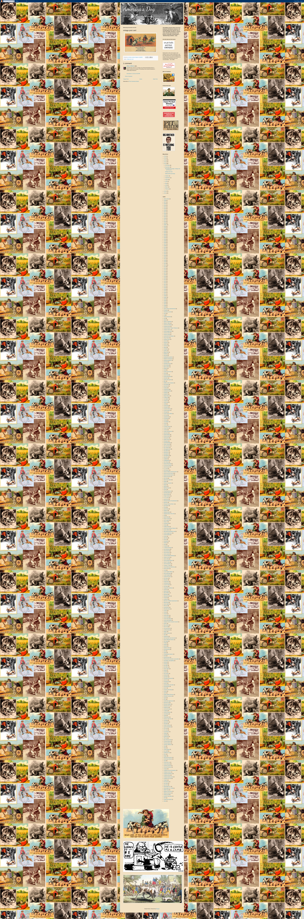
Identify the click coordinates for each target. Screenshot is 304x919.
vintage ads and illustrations (170, 770)
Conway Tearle (167, 426)
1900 (165, 247)
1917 (165, 273)
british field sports (167, 379)
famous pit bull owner (168, 473)
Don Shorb (166, 462)
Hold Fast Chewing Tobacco (170, 528)
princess (166, 680)
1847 (165, 211)
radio (165, 692)
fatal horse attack (167, 479)
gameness (166, 499)
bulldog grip (166, 389)
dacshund (166, 433)
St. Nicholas (166, 731)
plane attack (166, 668)
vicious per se (167, 762)
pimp (165, 655)
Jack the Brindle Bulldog (169, 555)
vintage (165, 768)
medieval (166, 599)
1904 (165, 253)
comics (165, 424)
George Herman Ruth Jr (169, 504)
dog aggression (167, 449)
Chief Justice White (168, 413)
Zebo (165, 801)
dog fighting (166, 455)
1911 (165, 265)
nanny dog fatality (167, 620)
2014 (165, 161)
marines (165, 589)
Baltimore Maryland (168, 358)
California (166, 397)
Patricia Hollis (167, 647)
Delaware (166, 441)
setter (165, 715)
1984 (165, 300)
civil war (165, 415)
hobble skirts (166, 526)
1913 (165, 268)
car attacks (166, 399)
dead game (166, 437)
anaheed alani (167, 326)
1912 (165, 266)
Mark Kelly (166, 591)
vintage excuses (167, 772)
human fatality (167, 534)
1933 (165, 287)
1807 (165, 202)
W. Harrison (166, 781)
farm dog (166, 478)
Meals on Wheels (130, 66)
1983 (165, 299)
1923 (165, 282)
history (165, 525)
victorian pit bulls (167, 765)
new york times (167, 628)
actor (165, 313)
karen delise (166, 568)
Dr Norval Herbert (167, 465)
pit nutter (166, 665)
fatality (165, 481)
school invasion (167, 712)
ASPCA (165, 344)
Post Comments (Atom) (134, 81)
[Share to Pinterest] (152, 57)
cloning (165, 420)
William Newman (167, 793)
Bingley (165, 368)
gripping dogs (167, 512)
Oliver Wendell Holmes (169, 639)
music (165, 612)
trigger (165, 755)
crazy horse (166, 428)
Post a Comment (128, 76)
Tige (165, 746)
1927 (165, 284)
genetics (166, 502)
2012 (165, 191)
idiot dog (166, 537)
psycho (165, 683)
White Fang (166, 789)
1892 (165, 236)
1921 (165, 279)
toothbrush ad (167, 752)
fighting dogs (166, 487)
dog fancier (166, 452)
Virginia (165, 780)
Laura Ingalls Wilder (168, 571)
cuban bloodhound (168, 431)
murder (165, 610)
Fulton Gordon (167, 496)
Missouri (166, 605)
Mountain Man (167, 608)
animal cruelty (167, 334)
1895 (165, 240)
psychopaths (166, 686)
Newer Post (126, 79)
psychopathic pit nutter (169, 684)
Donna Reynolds (167, 463)
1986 (165, 302)
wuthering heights (168, 799)
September (167, 177)
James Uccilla (167, 557)
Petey (165, 652)
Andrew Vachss (167, 329)
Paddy (165, 642)
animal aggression (168, 331)
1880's (165, 224)
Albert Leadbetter (167, 321)
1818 (165, 205)
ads (164, 318)
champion (166, 407)
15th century (166, 198)
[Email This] (146, 57)
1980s (165, 297)
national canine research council (171, 621)
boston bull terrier (167, 371)
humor (165, 536)
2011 (165, 193)
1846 (165, 210)
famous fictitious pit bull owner (170, 471)
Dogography (166, 460)
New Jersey (166, 625)
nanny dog (166, 617)
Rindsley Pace (167, 705)
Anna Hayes (166, 337)
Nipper (165, 631)
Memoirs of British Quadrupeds (170, 600)
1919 (165, 276)
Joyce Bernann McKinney (169, 567)
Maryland (166, 594)
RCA (165, 699)
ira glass (166, 546)
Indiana (165, 542)
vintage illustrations (168, 773)
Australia (166, 349)
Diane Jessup (167, 444)
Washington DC (167, 786)
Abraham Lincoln (167, 311)
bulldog (165, 387)
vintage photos (167, 775)
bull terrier (166, 386)
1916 (165, 271)
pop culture (166, 673)
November (167, 167)
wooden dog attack (168, 796)
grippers (165, 510)
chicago (165, 412)
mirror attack (166, 604)
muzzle (165, 613)
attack (165, 347)
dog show (166, 457)
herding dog (166, 523)
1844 (165, 208)
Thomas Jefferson (168, 744)
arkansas (166, 342)
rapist (165, 697)
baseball (166, 361)
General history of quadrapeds (170, 500)
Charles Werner (167, 408)
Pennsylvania (167, 649)
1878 (165, 221)
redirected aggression (168, 701)
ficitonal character (167, 483)
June (166, 181)
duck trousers (167, 466)
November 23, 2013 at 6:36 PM (133, 73)
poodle (165, 671)
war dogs (166, 783)
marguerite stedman (168, 588)
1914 (165, 269)
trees (165, 754)
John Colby (166, 558)
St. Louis (166, 730)
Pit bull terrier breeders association (171, 659)
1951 (165, 294)
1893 (165, 237)
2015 (165, 160)
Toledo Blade (167, 749)
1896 (165, 242)
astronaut (166, 345)
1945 (165, 290)
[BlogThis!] (147, 57)
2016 (165, 158)
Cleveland (166, 418)
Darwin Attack (167, 434)
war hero (166, 785)
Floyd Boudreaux (167, 491)
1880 (165, 223)
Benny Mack (166, 366)
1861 (165, 216)
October (167, 175)
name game (166, 615)
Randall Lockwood (168, 696)
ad (164, 315)
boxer (165, 373)
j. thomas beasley (167, 547)
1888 (165, 229)
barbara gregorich (168, 360)
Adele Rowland (167, 316)
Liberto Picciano (167, 576)
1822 (165, 207)
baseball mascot (167, 363)
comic (165, 423)
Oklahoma (166, 636)
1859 (165, 215)
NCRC (165, 623)
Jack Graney (166, 550)
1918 (165, 274)
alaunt (165, 320)
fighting (165, 486)
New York (166, 626)
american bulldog (167, 324)
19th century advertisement (170, 308)
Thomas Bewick (167, 741)
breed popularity (167, 376)
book (165, 370)
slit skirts (166, 723)
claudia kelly (166, 416)
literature (166, 579)
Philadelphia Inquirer (168, 654)
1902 (165, 250)
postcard (166, 675)
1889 (165, 231)
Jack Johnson (167, 552)
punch (165, 688)
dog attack (166, 450)
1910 (165, 263)
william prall (166, 794)
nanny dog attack (167, 618)
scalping (166, 710)
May (166, 183)
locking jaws (166, 583)
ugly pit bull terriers (168, 757)
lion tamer (166, 578)
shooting (166, 720)
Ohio (165, 634)
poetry (165, 670)
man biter (166, 586)
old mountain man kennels (169, 638)
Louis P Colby (167, 584)
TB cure (165, 738)
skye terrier (166, 722)
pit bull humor (167, 657)
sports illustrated (167, 726)
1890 (165, 232)
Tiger (165, 747)
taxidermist (166, 736)
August (166, 179)
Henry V (165, 521)
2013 (165, 163)
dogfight (165, 458)
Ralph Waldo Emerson (169, 694)
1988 (165, 305)
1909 (165, 261)
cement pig (166, 405)
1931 (165, 286)
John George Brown (168, 560)
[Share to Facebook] (150, 57)
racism (165, 691)
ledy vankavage (167, 573)
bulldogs (166, 392)
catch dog (166, 402)
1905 (165, 255)
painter (165, 644)
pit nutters (166, 667)
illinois (165, 539)
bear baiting (166, 365)
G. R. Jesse (166, 497)
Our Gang (166, 641)
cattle (165, 404)
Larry (165, 570)
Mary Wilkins (166, 592)
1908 (165, 260)
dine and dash (167, 445)
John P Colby (167, 562)
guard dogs (166, 516)
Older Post (155, 79)
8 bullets (166, 310)
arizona (165, 340)
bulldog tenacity (167, 391)
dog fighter (166, 454)
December (167, 165)
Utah (165, 760)
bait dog (165, 355)
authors (165, 350)
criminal (165, 429)
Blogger (157, 908)
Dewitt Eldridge (167, 442)
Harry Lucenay (167, 518)
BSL (165, 381)
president (166, 676)
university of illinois (168, 759)
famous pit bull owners (169, 475)
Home (140, 79)
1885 (165, 228)
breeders (166, 378)
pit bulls (165, 662)
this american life (167, 739)
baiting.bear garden (168, 357)
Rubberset (166, 707)
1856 (165, 213)
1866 (165, 218)
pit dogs (165, 663)
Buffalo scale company (169, 382)
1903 (165, 252)
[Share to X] (149, 57)
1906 (165, 257)
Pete (165, 650)
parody (165, 646)
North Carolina (167, 633)
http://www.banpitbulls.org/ (169, 531)
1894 (165, 239)
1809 (165, 203)
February (167, 188)
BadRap (165, 353)
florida (165, 489)
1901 (165, 248)
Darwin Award (167, 436)
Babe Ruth (166, 352)
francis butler (166, 494)
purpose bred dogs (168, 689)
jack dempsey (167, 549)
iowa (165, 544)
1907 (165, 258)
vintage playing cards (168, 776)
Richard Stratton (167, 704)
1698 (165, 200)
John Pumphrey (167, 563)
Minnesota (166, 602)
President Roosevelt (168, 678)
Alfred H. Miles (167, 323)
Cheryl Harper (167, 410)
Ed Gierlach (166, 470)
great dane (166, 508)
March (166, 187)
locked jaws (166, 581)
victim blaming (167, 764)
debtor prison (167, 439)
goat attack (166, 505)
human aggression (168, 533)
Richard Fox (166, 702)
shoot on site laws (168, 718)
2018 (165, 156)
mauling (165, 597)
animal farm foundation (169, 336)
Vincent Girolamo (167, 767)
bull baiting (166, 384)
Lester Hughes (167, 575)
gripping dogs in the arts (169, 513)
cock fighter (166, 421)
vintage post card (130, 59)
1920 (165, 278)
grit (164, 515)
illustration (166, 541)
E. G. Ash (166, 468)
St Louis (165, 728)
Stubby (165, 733)
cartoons (166, 400)
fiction (165, 484)
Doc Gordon (166, 447)
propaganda (166, 681)
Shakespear (166, 717)
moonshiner (166, 607)
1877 (165, 219)
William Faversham (168, 791)
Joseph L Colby (167, 565)
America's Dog (139, 9)
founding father (167, 492)
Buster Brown (167, 395)
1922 (165, 281)
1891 (165, 234)
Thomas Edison (167, 743)
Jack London (166, 554)
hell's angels (166, 520)
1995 (165, 307)
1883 (165, 226)
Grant (165, 507)
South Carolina (167, 725)
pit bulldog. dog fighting (169, 660)
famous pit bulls (167, 476)
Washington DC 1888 (168, 788)
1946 (165, 292)
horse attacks (167, 529)
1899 (165, 245)
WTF (165, 797)
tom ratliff (166, 751)
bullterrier (166, 394)
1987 (165, 303)
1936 (165, 289)
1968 (165, 295)
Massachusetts (167, 596)
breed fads (166, 374)
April (166, 185)
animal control (167, 332)
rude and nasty (167, 709)
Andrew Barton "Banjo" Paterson (171, 328)
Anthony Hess (167, 339)
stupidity (165, 734)
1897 (165, 244)
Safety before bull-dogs (170, 173)
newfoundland (167, 629)
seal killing (166, 713)
